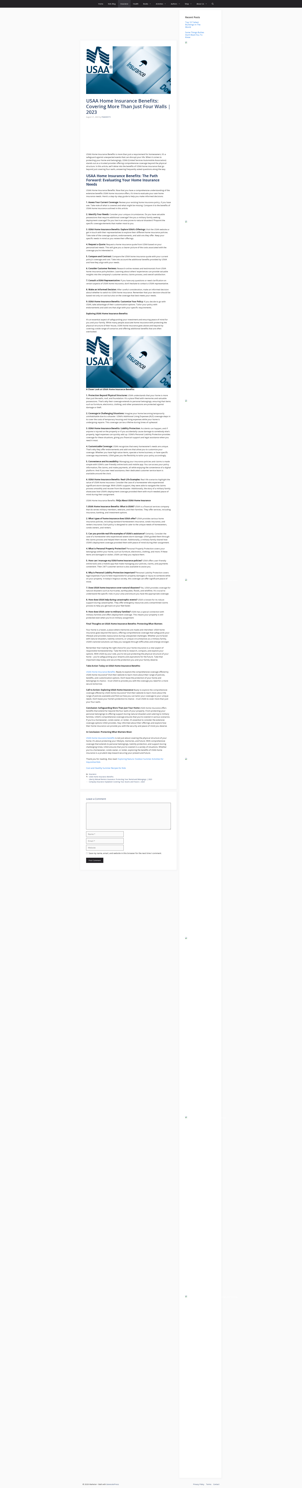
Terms (208, 1484)
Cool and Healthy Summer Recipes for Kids (106, 768)
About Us (200, 4)
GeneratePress (112, 1484)
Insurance (124, 4)
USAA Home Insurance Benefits (100, 671)
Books (145, 4)
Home (100, 4)
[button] (212, 4)
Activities (159, 4)
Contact (216, 1484)
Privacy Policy (198, 1484)
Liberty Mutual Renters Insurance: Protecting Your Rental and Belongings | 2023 (120, 779)
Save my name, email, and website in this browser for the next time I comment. (125, 853)
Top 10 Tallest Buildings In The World (192, 24)
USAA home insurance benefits (100, 738)
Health (135, 4)
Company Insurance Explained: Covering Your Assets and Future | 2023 (117, 782)
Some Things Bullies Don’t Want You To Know (194, 35)
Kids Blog (112, 4)
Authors (174, 4)
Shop (187, 4)
